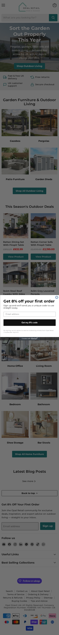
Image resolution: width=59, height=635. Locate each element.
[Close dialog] (56, 297)
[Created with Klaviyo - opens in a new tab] (29, 338)
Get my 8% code (30, 322)
